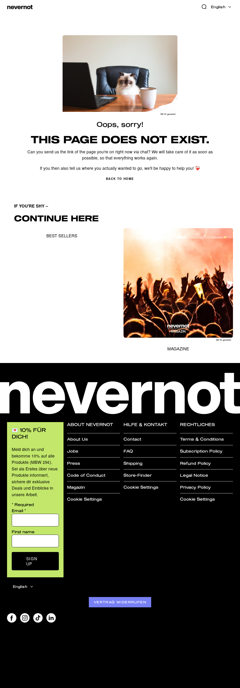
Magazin (76, 487)
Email (19, 510)
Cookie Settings (84, 499)
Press (73, 463)
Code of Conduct (86, 475)
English (218, 7)
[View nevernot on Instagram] (25, 618)
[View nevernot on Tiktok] (38, 618)
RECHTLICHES (197, 424)
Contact (132, 439)
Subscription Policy (201, 451)
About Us (77, 439)
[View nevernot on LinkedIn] (51, 618)
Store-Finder (138, 475)
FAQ (128, 451)
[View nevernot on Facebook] (11, 618)
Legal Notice (194, 475)
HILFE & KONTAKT (145, 424)
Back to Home (120, 179)
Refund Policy (195, 463)
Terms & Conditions (202, 439)
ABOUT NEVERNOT (90, 424)
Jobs (72, 451)
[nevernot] (20, 7)
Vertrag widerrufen (120, 602)
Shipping (133, 463)
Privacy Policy (195, 487)
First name (23, 531)
